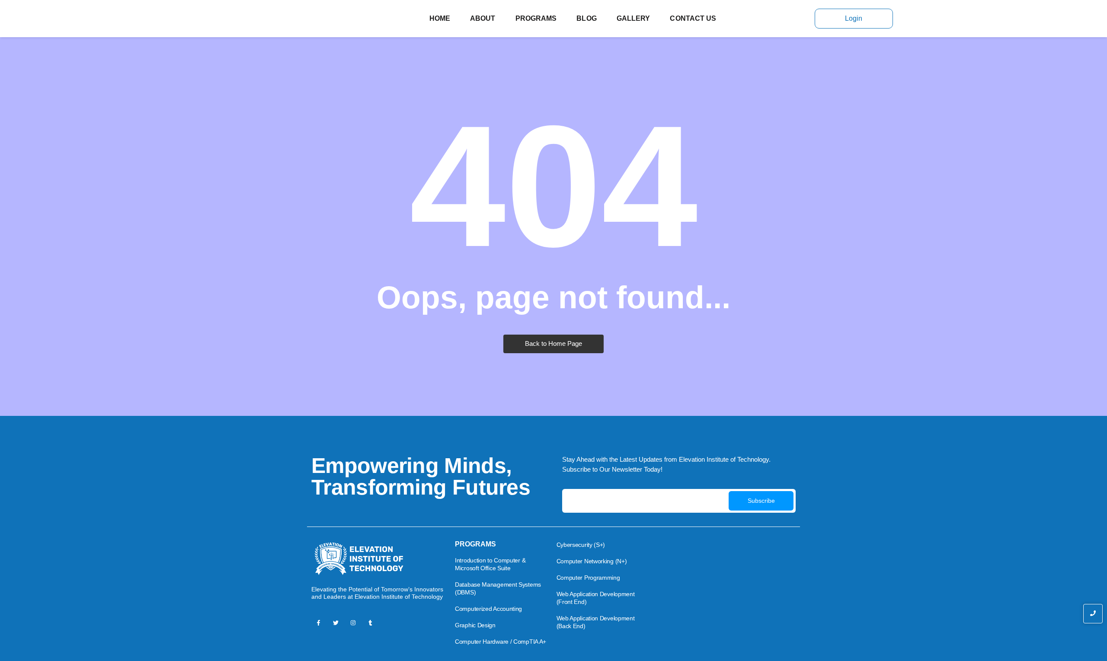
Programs (536, 18)
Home (439, 18)
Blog (586, 18)
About (483, 18)
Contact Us (693, 18)
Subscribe (761, 500)
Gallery (633, 18)
